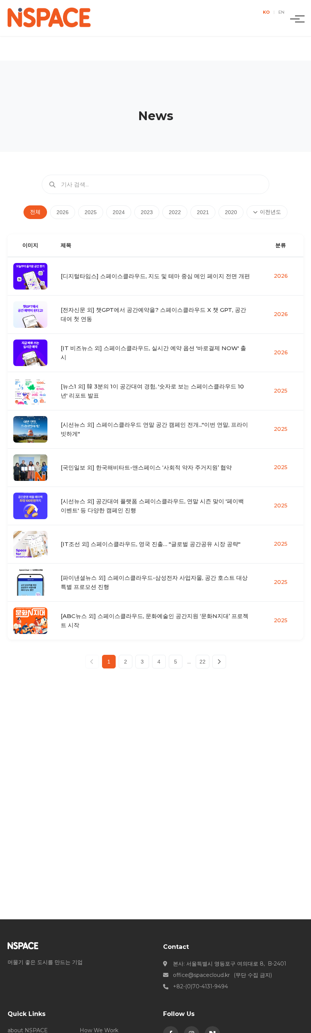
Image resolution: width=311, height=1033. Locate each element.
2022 (175, 212)
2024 (119, 212)
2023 (147, 212)
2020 (231, 212)
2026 (63, 212)
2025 (91, 212)
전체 (35, 212)
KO (266, 12)
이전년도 (270, 212)
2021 (203, 212)
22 (202, 662)
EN (281, 12)
